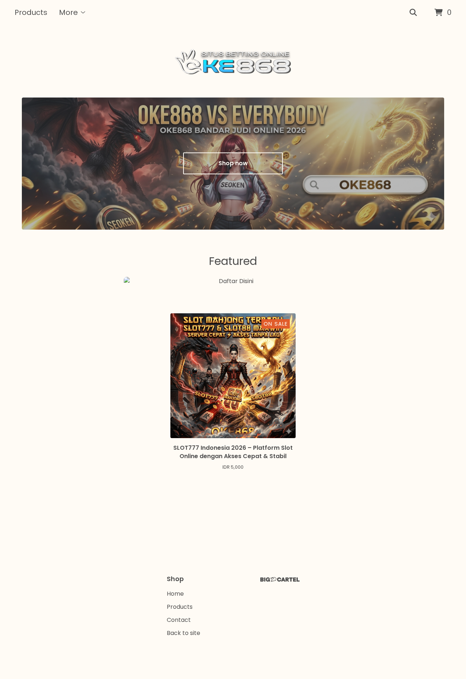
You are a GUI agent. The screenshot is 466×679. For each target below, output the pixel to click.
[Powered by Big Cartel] (280, 579)
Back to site (183, 633)
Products (31, 12)
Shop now (233, 163)
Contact (179, 620)
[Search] (413, 13)
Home (175, 593)
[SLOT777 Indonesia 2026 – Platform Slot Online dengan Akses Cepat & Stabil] (233, 61)
